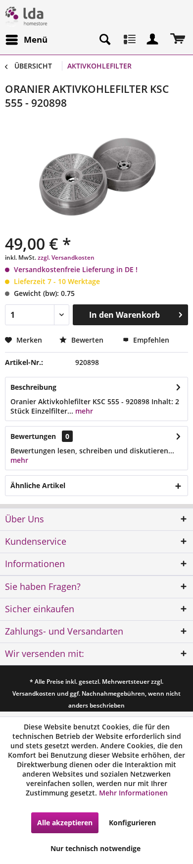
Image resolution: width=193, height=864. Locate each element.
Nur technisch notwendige (95, 848)
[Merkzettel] (129, 40)
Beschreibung (33, 387)
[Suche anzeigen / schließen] (104, 40)
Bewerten (87, 340)
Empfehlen (150, 340)
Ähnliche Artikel (37, 485)
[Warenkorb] (177, 40)
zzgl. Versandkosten (66, 257)
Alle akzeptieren (65, 822)
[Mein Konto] (153, 40)
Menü (36, 39)
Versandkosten (33, 693)
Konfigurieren (132, 822)
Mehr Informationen (133, 792)
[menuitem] (26, 40)
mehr (83, 411)
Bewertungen (33, 436)
